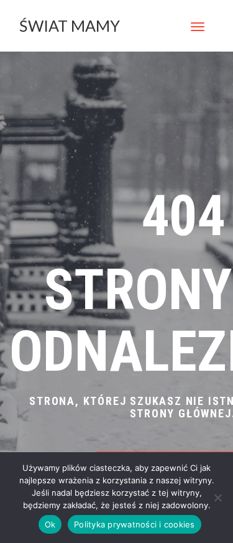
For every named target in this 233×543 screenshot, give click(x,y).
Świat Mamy (69, 25)
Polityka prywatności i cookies (134, 524)
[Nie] (217, 497)
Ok (50, 524)
